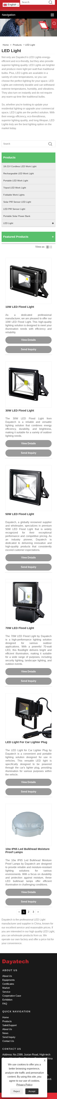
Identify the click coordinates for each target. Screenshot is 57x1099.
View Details (28, 340)
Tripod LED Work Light (14, 187)
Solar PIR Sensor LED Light (17, 202)
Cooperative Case (11, 995)
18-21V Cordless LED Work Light (19, 166)
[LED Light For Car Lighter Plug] (28, 716)
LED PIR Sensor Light (14, 209)
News (5, 1033)
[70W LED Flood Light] (28, 602)
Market (6, 987)
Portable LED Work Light (15, 180)
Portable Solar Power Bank (16, 216)
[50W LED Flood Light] (28, 488)
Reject (16, 1091)
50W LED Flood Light (19, 514)
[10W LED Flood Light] (28, 280)
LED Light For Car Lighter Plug (26, 742)
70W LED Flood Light (19, 628)
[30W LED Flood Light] (28, 384)
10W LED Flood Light (19, 306)
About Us (7, 976)
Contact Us (8, 1041)
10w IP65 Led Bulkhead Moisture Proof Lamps (27, 850)
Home (6, 45)
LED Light (30, 45)
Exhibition (7, 999)
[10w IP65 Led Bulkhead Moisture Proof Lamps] (28, 824)
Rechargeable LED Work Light (18, 173)
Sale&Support (9, 1025)
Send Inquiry (28, 349)
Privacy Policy (24, 1084)
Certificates (8, 984)
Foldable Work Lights (14, 195)
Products (17, 45)
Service (6, 991)
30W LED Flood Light (19, 410)
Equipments (8, 980)
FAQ (4, 1003)
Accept (31, 1091)
